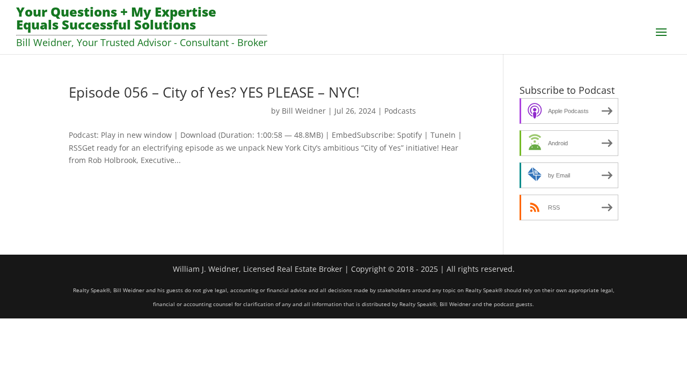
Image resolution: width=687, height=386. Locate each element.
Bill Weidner (304, 111)
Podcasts (400, 111)
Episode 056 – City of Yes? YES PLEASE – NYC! (214, 92)
